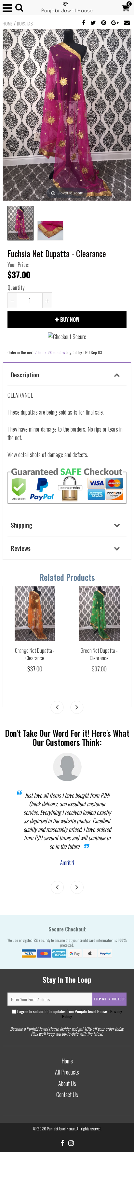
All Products (67, 1072)
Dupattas (25, 23)
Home (7, 23)
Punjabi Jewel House (61, 1128)
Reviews (21, 547)
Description (25, 374)
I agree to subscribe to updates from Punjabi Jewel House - (69, 1014)
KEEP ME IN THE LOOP (110, 998)
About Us (67, 1083)
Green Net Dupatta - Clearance (99, 654)
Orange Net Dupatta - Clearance (35, 654)
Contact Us (67, 1094)
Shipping (21, 524)
